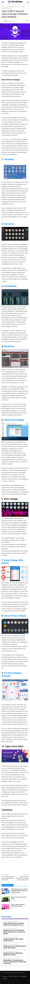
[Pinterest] (15, 867)
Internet (5, 937)
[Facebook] (8, 867)
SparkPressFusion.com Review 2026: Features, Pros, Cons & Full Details (14, 931)
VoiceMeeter (10, 286)
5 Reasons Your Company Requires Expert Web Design (14, 947)
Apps (6, 6)
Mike (6, 20)
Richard (9, 937)
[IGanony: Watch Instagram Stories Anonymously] (6, 906)
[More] (23, 867)
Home (3, 6)
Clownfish (9, 159)
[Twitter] (12, 867)
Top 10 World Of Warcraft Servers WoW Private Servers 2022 (22, 878)
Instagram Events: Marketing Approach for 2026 (12, 954)
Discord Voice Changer (15, 616)
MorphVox (9, 346)
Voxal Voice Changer (14, 420)
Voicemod (9, 224)
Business (5, 921)
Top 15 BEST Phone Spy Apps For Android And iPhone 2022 (8, 878)
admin (9, 921)
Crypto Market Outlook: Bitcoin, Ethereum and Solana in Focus (13, 924)
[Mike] (3, 21)
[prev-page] (3, 912)
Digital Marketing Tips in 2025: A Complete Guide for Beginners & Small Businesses (19, 891)
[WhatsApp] (19, 867)
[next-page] (5, 912)
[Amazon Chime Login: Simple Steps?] (6, 899)
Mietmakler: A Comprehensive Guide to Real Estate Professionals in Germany (14, 961)
